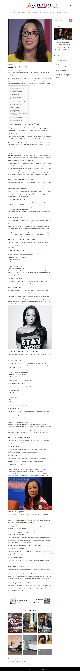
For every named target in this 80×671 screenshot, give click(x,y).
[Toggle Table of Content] (26, 87)
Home (14, 12)
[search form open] (71, 5)
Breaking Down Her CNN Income (16, 90)
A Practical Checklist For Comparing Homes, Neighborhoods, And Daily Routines (63, 76)
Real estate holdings (15, 108)
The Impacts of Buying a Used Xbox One (30, 652)
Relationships (52, 12)
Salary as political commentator (17, 91)
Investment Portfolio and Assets (15, 107)
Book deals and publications (16, 104)
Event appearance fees (15, 103)
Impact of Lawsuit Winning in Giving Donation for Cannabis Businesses (44, 652)
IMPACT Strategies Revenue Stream (16, 95)
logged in (15, 661)
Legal (41, 12)
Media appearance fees (15, 94)
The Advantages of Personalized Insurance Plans (45, 631)
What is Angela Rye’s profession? (17, 120)
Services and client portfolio (16, 97)
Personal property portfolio (16, 111)
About (19, 12)
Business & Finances (26, 12)
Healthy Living (35, 12)
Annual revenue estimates (16, 100)
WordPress (61, 669)
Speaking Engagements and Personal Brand (17, 101)
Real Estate (59, 12)
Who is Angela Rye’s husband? (17, 117)
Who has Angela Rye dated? (16, 114)
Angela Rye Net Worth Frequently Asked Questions (18, 113)
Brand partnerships (15, 105)
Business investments (15, 110)
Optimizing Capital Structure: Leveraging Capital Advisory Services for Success (15, 651)
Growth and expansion (15, 98)
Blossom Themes (52, 669)
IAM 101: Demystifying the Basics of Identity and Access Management (29, 630)
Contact (65, 12)
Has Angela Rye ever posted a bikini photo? (19, 118)
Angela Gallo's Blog (26, 669)
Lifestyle (46, 12)
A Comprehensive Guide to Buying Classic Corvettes (15, 631)
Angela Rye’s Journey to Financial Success (17, 88)
